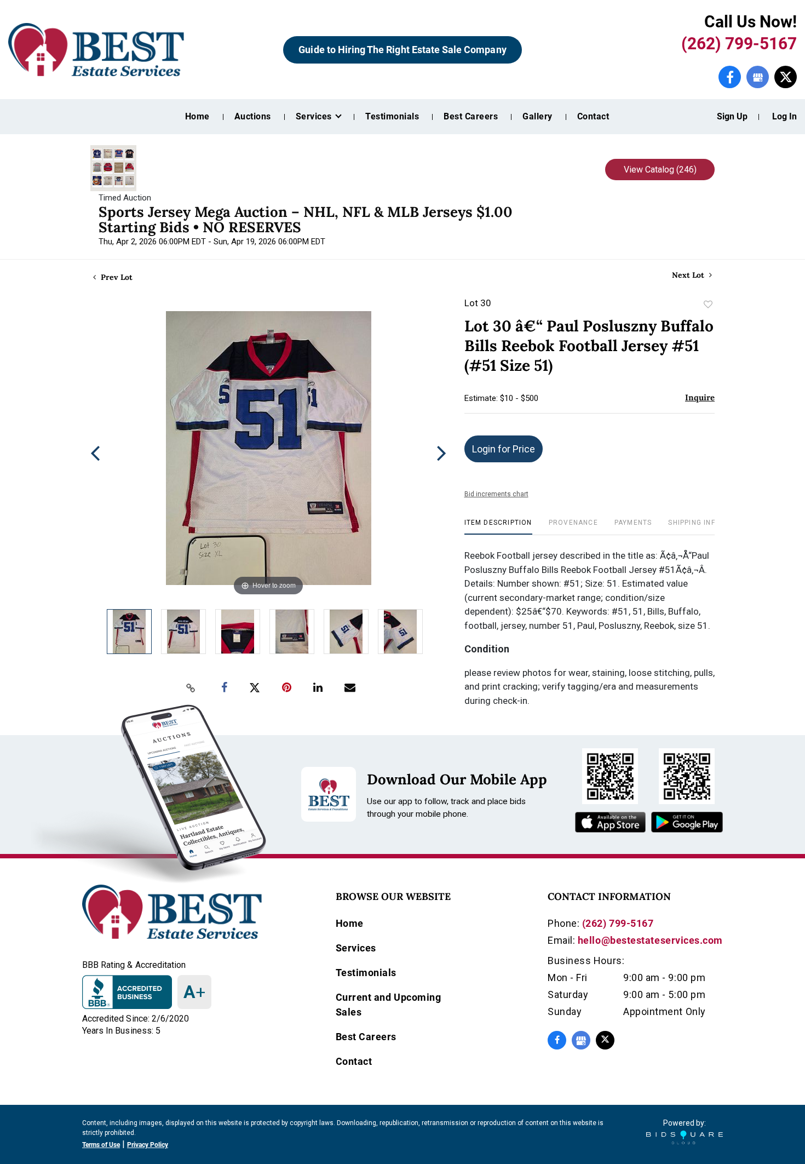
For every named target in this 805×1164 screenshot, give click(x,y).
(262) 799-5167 (739, 43)
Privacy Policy (147, 1145)
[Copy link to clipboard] (191, 688)
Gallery (537, 116)
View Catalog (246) (660, 169)
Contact (593, 116)
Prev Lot (116, 277)
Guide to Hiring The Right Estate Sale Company (402, 49)
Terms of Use (101, 1145)
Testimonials (392, 116)
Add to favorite (708, 305)
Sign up (732, 116)
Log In (784, 116)
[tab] (498, 527)
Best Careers (471, 116)
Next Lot (689, 275)
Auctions (252, 116)
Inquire (700, 397)
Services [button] (315, 116)
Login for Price (503, 449)
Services (356, 948)
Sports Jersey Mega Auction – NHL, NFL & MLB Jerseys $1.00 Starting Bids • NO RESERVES (306, 219)
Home (197, 116)
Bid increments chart (496, 494)
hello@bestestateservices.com (650, 940)
